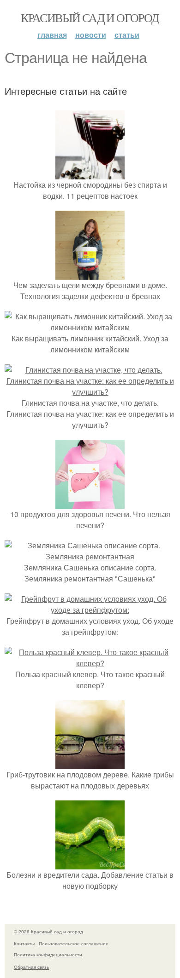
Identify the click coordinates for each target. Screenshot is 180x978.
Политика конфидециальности (48, 954)
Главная (52, 34)
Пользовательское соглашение (73, 943)
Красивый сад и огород (90, 17)
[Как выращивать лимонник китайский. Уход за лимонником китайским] (90, 327)
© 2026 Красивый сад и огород (48, 931)
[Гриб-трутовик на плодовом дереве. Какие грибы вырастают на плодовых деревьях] (90, 763)
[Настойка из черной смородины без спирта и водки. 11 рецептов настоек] (90, 173)
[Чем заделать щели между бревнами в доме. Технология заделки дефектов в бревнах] (90, 274)
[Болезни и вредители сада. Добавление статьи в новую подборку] (90, 863)
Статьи (126, 34)
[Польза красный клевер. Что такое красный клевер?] (90, 663)
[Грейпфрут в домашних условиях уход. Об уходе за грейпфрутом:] (90, 609)
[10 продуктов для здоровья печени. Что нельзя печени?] (90, 503)
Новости (90, 34)
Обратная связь (31, 967)
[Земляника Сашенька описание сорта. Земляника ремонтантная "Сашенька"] (90, 556)
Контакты (24, 943)
